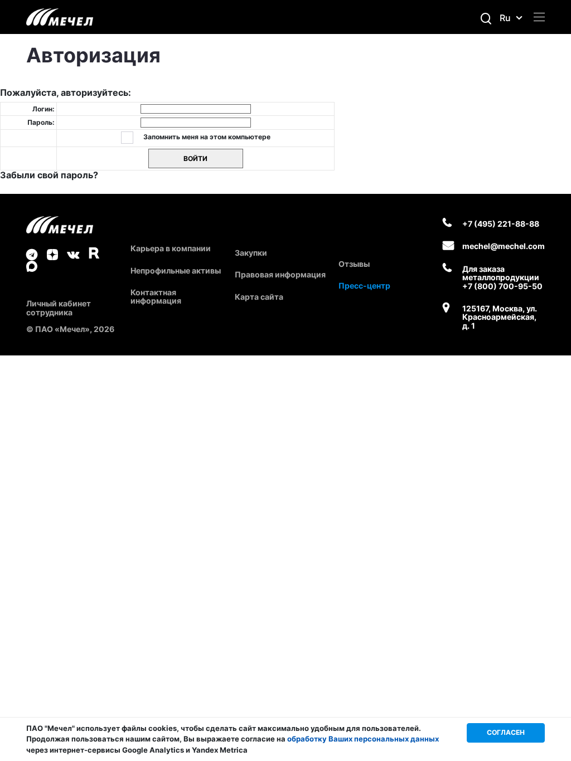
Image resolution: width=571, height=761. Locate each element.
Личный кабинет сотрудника (58, 307)
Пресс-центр (364, 285)
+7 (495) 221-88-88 (500, 223)
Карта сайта (259, 296)
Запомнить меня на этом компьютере (206, 136)
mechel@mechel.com (503, 246)
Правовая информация (280, 274)
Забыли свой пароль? (49, 175)
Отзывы (354, 264)
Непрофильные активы (175, 270)
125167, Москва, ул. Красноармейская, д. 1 (499, 317)
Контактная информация (155, 296)
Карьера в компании (170, 248)
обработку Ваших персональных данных (363, 738)
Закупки (251, 252)
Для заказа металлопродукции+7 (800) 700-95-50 (502, 277)
